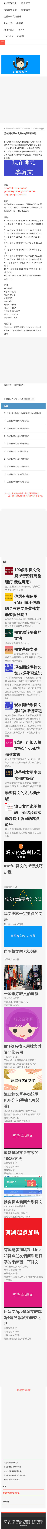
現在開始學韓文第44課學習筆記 (18, 467)
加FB (21, 29)
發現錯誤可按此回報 (24, 1390)
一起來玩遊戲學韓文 (11, 1463)
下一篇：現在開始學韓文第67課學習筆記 (21, 493)
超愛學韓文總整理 (12, 16)
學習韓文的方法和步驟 (11, 1493)
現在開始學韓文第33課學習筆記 (18, 482)
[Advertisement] (23, 99)
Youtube (8, 36)
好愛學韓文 (11, 3)
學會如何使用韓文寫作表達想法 (15, 1475)
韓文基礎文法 (25, 649)
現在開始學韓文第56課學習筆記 (18, 436)
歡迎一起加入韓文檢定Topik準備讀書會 (23, 748)
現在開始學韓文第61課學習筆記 (18, 459)
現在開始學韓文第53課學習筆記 (18, 421)
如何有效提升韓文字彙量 (12, 1467)
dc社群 (19, 23)
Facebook (29, 398)
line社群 (8, 23)
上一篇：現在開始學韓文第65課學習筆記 (25, 496)
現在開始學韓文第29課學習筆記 (18, 428)
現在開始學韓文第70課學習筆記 (18, 474)
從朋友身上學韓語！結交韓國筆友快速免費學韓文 (24, 413)
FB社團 (20, 36)
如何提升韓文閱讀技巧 (12, 1479)
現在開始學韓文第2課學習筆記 (17, 451)
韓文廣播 (25, 9)
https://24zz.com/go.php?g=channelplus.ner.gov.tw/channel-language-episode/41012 (19, 191)
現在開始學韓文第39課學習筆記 (18, 444)
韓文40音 (25, 3)
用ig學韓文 (9, 29)
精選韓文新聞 (10, 9)
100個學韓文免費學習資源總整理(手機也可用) (23, 575)
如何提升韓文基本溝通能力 (13, 1471)
